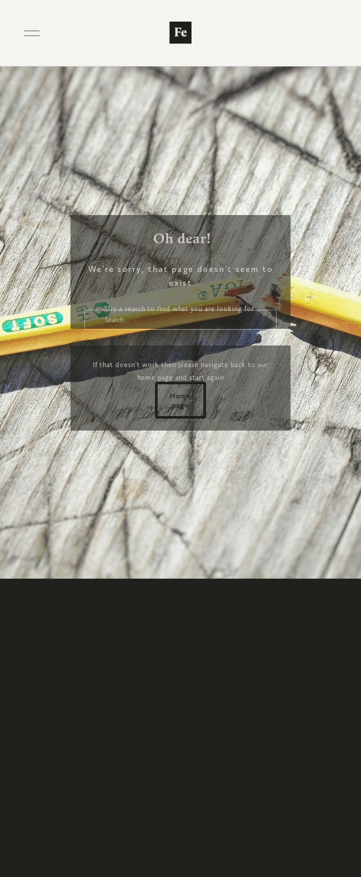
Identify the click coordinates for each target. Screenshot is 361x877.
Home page (180, 400)
